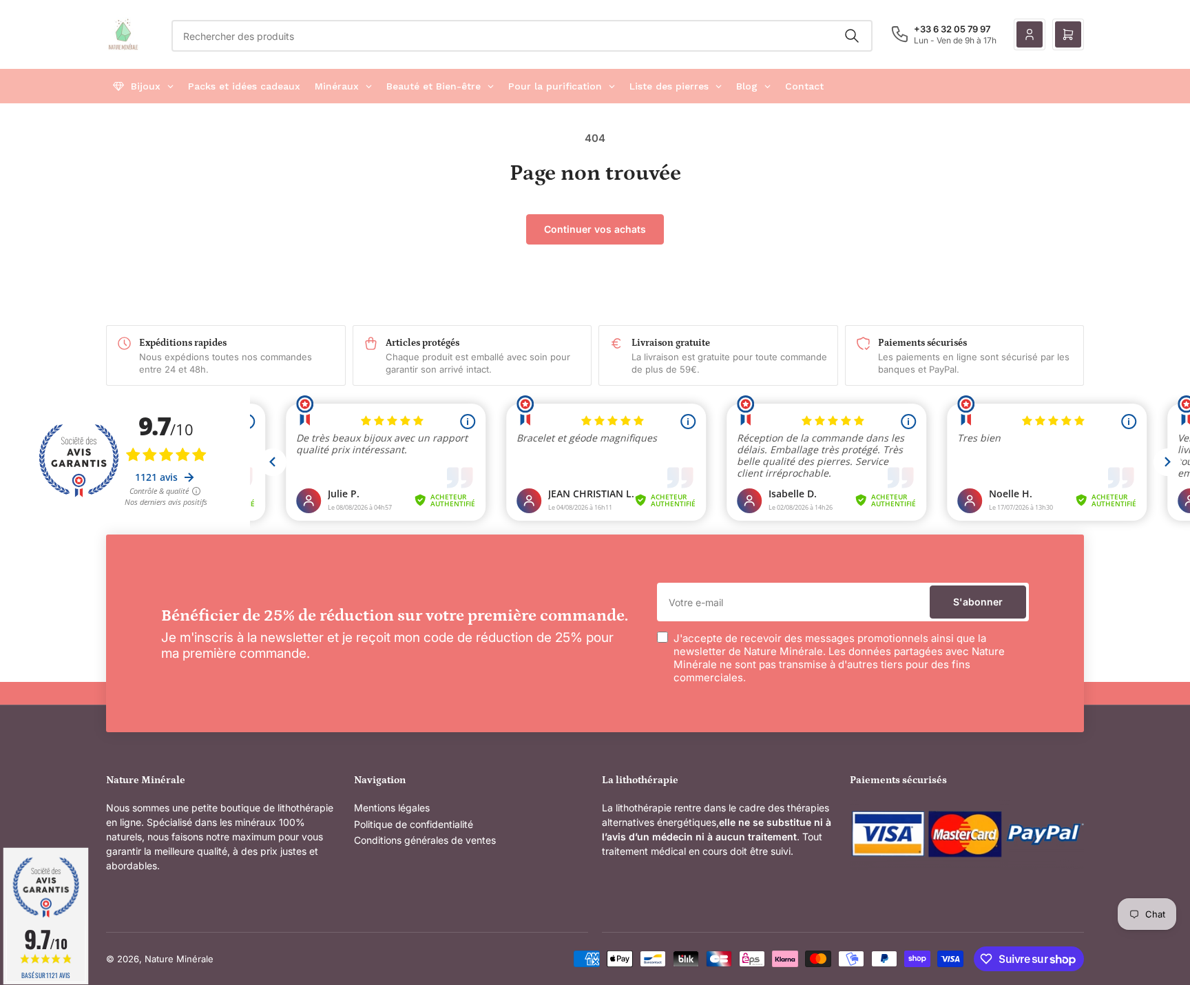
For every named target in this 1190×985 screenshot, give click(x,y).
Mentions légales (392, 807)
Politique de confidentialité (413, 824)
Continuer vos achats (595, 229)
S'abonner (978, 602)
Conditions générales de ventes (425, 840)
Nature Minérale (179, 958)
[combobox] (522, 36)
